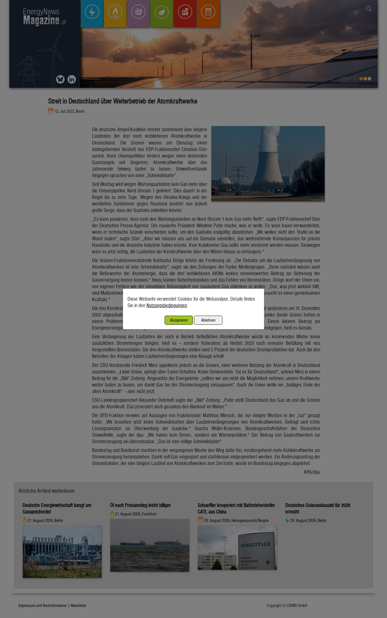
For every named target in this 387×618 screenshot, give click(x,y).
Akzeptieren (179, 320)
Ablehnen (208, 320)
